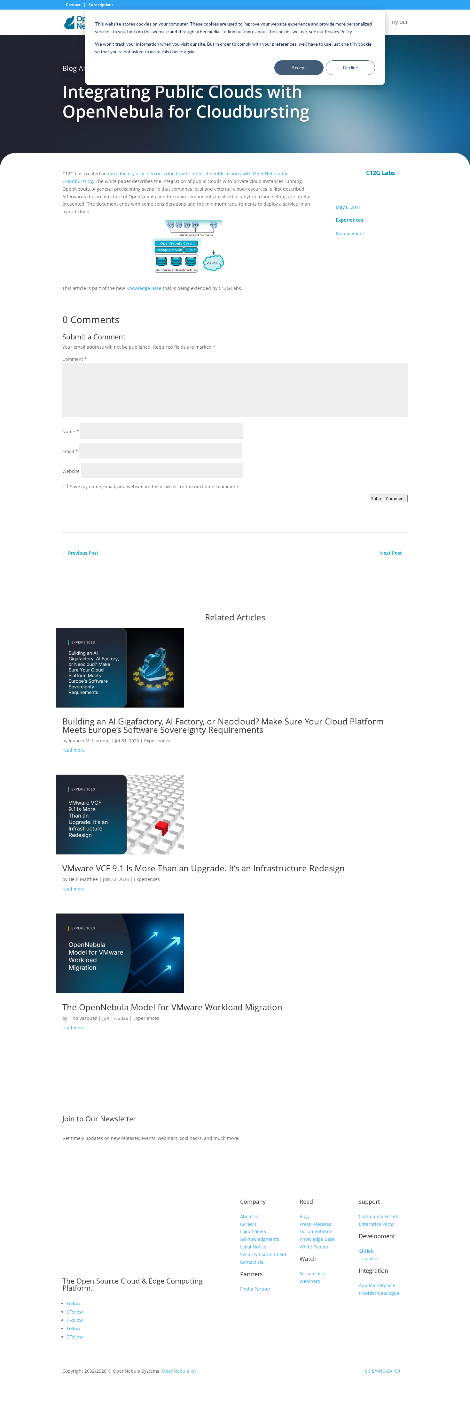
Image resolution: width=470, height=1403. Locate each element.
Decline (350, 67)
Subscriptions (101, 4)
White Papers (314, 1247)
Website (71, 471)
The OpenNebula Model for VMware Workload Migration (172, 1007)
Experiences (349, 219)
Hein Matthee (83, 879)
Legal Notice (253, 1247)
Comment (74, 359)
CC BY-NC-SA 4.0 (382, 1371)
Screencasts (312, 1273)
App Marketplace (377, 1285)
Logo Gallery (253, 1231)
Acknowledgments (259, 1239)
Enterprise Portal (377, 1224)
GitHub (366, 1251)
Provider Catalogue (379, 1293)
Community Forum (378, 1216)
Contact (74, 4)
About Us (250, 1216)
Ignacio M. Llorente (89, 741)
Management (350, 234)
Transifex (369, 1258)
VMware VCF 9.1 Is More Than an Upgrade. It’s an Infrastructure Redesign (203, 868)
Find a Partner (255, 1289)
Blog (304, 1216)
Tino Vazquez (83, 1018)
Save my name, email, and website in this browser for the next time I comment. (154, 486)
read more (73, 750)
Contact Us (251, 1262)
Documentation (316, 1231)
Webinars (310, 1281)
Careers (248, 1224)
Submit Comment (388, 498)
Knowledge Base (143, 288)
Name (70, 431)
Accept (299, 67)
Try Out (399, 22)
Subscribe (357, 1120)
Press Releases (315, 1224)
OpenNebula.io (178, 1371)
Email (70, 451)
